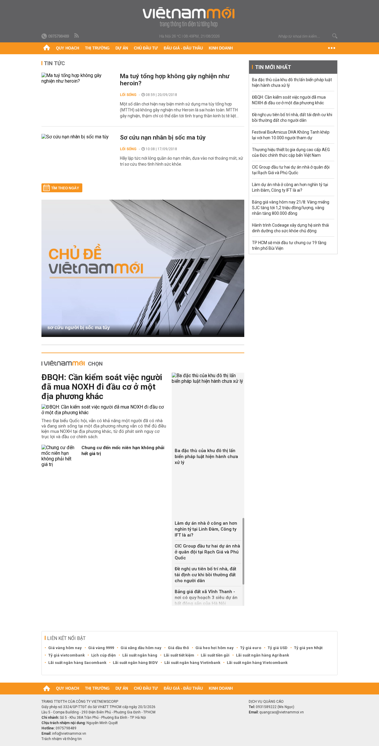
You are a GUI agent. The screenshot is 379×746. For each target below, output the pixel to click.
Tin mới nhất (273, 67)
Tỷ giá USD (278, 648)
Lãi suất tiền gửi (215, 655)
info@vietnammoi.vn (69, 733)
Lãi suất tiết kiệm (179, 655)
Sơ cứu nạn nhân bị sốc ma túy (163, 137)
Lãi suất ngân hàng (139, 655)
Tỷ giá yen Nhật (308, 648)
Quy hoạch (67, 48)
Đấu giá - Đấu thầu (183, 48)
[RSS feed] (77, 36)
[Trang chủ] (46, 48)
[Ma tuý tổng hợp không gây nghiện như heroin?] (77, 78)
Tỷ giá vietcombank (66, 655)
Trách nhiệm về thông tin (61, 739)
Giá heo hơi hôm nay (214, 648)
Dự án (121, 48)
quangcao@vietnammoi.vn (281, 712)
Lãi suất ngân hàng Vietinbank (192, 662)
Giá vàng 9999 (101, 648)
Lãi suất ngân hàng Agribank (262, 655)
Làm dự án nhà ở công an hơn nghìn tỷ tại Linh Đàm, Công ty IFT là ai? (206, 529)
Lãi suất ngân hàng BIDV (135, 662)
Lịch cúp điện (103, 655)
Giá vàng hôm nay (65, 648)
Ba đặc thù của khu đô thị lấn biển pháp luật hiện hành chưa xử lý (206, 456)
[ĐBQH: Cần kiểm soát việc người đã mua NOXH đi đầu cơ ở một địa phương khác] (104, 409)
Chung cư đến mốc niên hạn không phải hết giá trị (122, 450)
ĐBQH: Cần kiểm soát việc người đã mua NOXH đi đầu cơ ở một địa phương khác (101, 386)
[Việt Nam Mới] (190, 17)
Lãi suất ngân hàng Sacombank (77, 662)
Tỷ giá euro (250, 648)
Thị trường (97, 48)
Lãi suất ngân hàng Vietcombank (257, 662)
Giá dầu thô (178, 648)
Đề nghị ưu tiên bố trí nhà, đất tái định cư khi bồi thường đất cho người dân (205, 574)
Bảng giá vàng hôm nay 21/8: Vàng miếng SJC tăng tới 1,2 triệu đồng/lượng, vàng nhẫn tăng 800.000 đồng (290, 208)
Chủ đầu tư (146, 48)
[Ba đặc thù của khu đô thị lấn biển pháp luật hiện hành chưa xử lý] (208, 378)
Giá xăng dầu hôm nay (141, 648)
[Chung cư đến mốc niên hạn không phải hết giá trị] (59, 456)
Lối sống (128, 95)
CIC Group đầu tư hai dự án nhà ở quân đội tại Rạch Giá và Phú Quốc (207, 552)
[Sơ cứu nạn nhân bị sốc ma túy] (77, 137)
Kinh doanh (221, 48)
